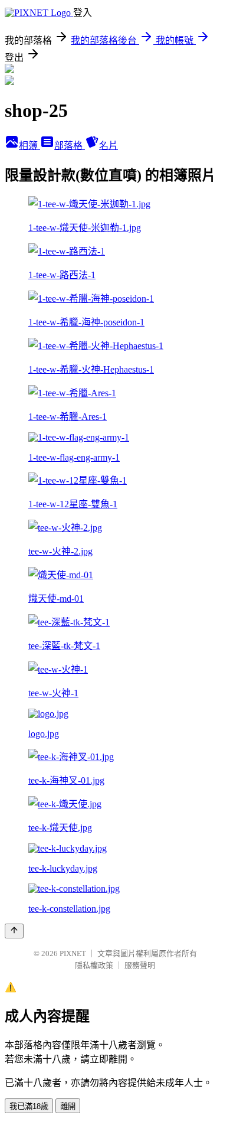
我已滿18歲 (28, 1106)
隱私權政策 (94, 965)
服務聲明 (139, 965)
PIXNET (73, 953)
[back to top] (14, 931)
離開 (67, 1106)
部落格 (69, 146)
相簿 (29, 146)
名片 (108, 146)
